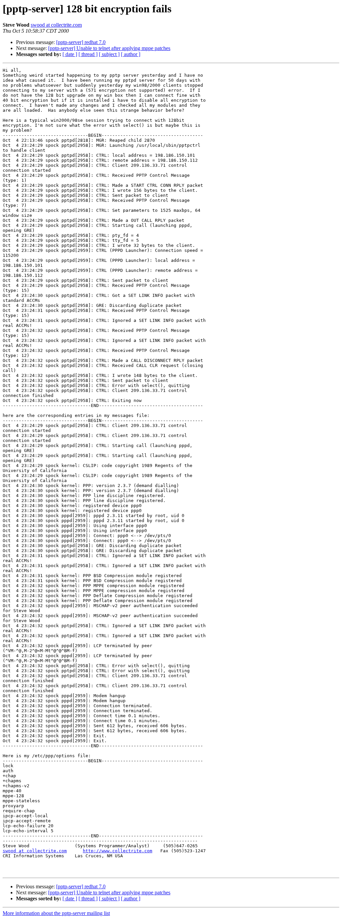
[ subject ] (109, 54)
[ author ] (130, 54)
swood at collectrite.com (56, 25)
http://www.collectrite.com (117, 850)
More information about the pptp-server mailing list (56, 913)
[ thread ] (88, 54)
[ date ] (69, 54)
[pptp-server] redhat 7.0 (81, 42)
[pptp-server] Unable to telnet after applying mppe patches (109, 48)
